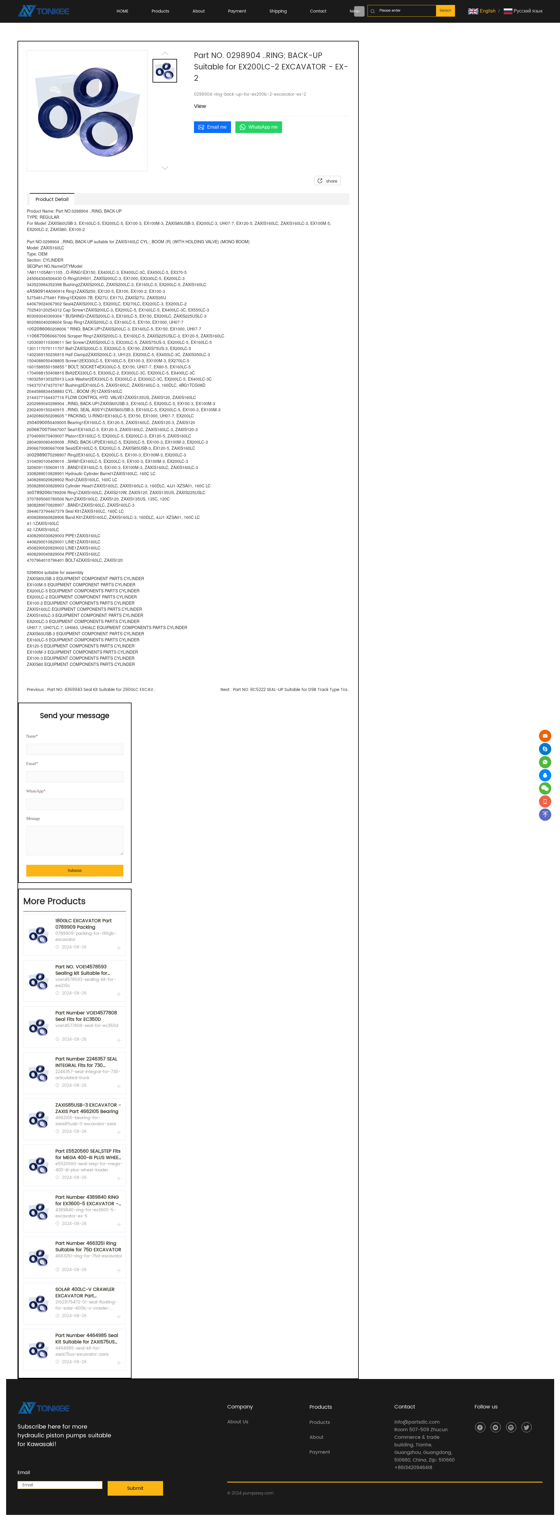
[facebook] (480, 1427)
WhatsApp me (263, 127)
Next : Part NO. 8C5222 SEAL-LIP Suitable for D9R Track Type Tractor (284, 690)
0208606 (41, 328)
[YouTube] (496, 1427)
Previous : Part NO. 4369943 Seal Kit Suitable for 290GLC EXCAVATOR (91, 690)
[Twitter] (527, 1427)
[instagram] (511, 1427)
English (487, 10)
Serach (446, 10)
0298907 (41, 454)
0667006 (41, 335)
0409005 (41, 422)
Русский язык (527, 10)
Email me (217, 127)
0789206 (41, 492)
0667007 (41, 429)
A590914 (38, 291)
